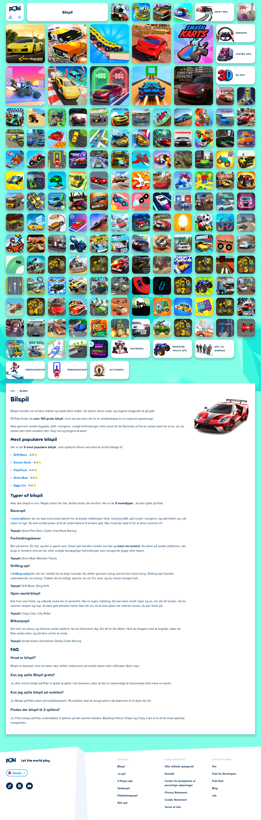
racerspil (18, 518)
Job (214, 795)
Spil (13, 391)
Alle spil (122, 803)
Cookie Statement (176, 800)
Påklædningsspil (127, 795)
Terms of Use (173, 807)
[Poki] (15, 8)
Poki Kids (218, 781)
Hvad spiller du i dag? (19, 17)
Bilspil (24, 391)
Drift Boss (20, 454)
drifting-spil (20, 573)
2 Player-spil (125, 781)
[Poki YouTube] (29, 785)
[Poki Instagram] (19, 785)
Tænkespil (123, 788)
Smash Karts (22, 462)
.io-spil (121, 774)
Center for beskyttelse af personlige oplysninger (180, 783)
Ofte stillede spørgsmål (179, 766)
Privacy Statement (176, 792)
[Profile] (10, 17)
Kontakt (169, 774)
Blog (215, 788)
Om (214, 766)
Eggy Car (20, 485)
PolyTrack (20, 470)
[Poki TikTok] (9, 785)
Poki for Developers (224, 774)
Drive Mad (21, 477)
